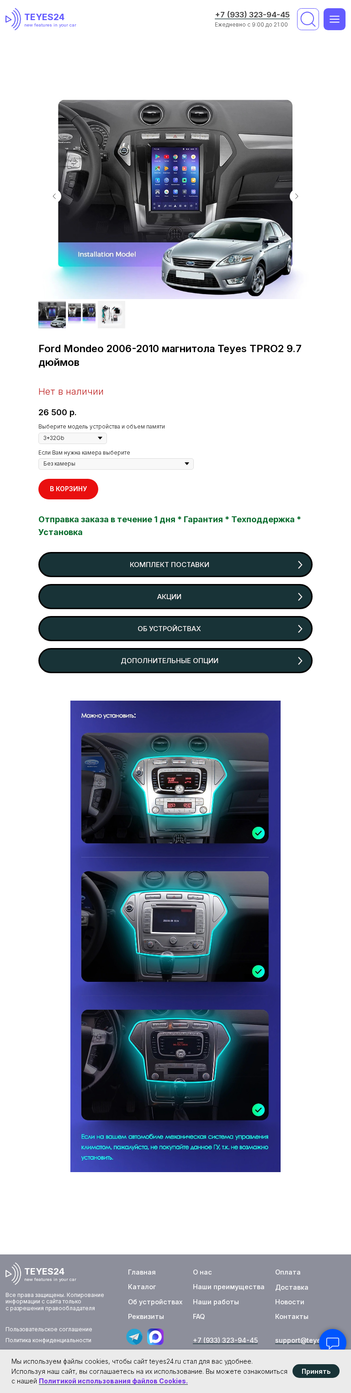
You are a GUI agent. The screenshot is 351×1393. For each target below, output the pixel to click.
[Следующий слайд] (296, 196)
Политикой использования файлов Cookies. (113, 1381)
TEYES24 (44, 16)
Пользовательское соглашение (48, 1329)
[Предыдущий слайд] (54, 196)
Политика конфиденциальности (48, 1340)
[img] (15, 19)
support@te (294, 1340)
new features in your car (50, 24)
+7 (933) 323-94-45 (252, 14)
